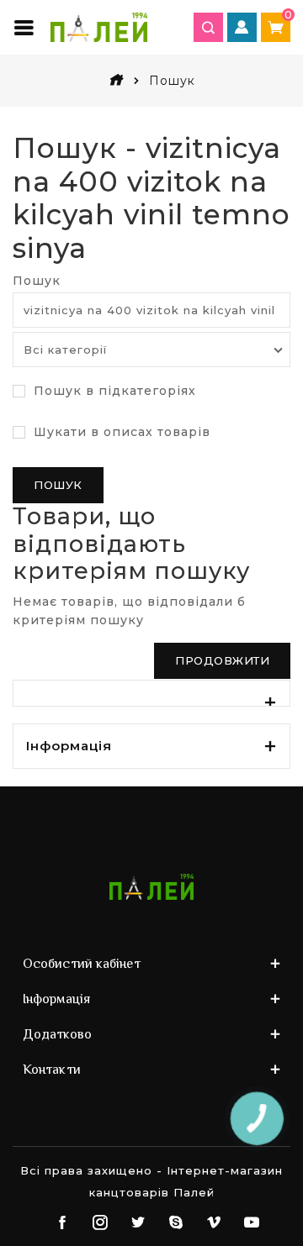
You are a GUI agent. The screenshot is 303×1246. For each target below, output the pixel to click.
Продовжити (222, 660)
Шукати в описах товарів (119, 431)
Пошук (37, 280)
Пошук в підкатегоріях (112, 390)
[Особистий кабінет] (242, 27)
